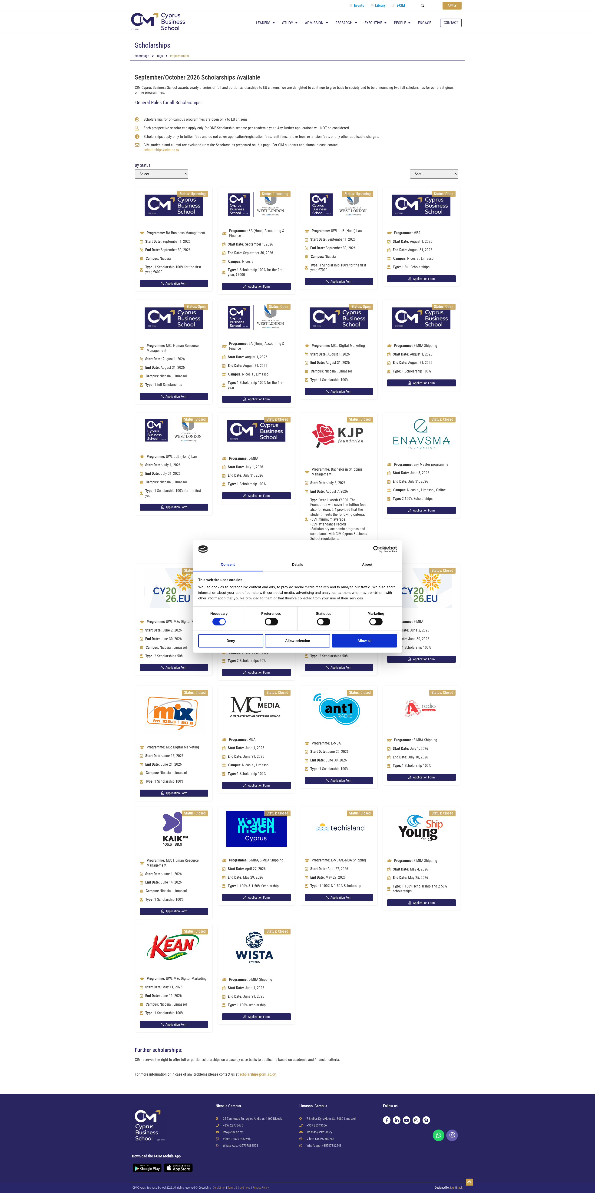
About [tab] (367, 564)
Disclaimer (219, 1187)
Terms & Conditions (239, 1187)
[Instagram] (416, 1120)
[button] (422, 5)
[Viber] (452, 1135)
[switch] (271, 621)
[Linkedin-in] (396, 1120)
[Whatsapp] (438, 1135)
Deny (231, 641)
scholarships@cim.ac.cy (161, 150)
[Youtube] (406, 1120)
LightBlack (456, 1187)
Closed (200, 419)
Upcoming (198, 194)
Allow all (364, 641)
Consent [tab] (228, 564)
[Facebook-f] (386, 1120)
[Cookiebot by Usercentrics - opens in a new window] (376, 549)
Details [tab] (297, 564)
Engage (424, 22)
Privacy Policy (260, 1187)
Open (449, 194)
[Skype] (426, 1120)
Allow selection (297, 641)
